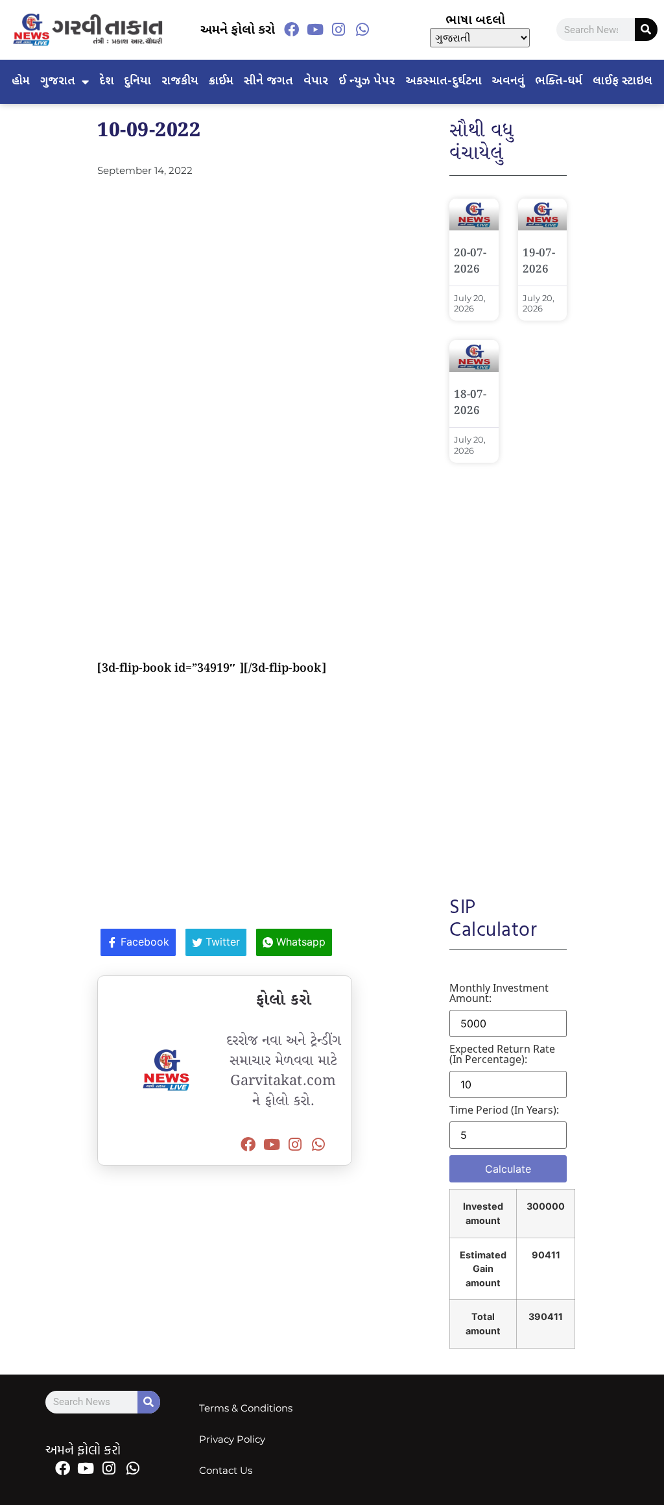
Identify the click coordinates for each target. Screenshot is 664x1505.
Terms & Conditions (245, 1408)
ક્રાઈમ (221, 81)
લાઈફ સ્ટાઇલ (622, 81)
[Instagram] (338, 29)
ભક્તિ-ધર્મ (558, 81)
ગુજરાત (57, 81)
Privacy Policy (232, 1439)
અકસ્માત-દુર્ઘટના (443, 81)
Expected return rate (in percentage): (502, 1054)
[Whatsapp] (361, 29)
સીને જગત (268, 81)
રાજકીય (179, 81)
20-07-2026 (470, 261)
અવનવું (508, 81)
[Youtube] (315, 29)
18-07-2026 (470, 403)
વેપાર (315, 81)
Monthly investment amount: (499, 993)
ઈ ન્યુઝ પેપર (366, 81)
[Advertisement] (224, 290)
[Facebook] (291, 29)
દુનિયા (137, 81)
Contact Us (225, 1470)
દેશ (106, 81)
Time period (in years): (504, 1110)
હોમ (21, 81)
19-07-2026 (539, 261)
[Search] (646, 29)
